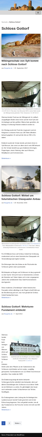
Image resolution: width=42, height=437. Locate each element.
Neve (3, 435)
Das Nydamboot (35, 243)
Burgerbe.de (8, 68)
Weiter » (17, 423)
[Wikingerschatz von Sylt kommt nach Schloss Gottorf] (21, 45)
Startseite (5, 22)
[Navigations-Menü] (38, 12)
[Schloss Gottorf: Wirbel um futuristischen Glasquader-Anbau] (21, 179)
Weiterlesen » (6, 158)
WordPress (20, 435)
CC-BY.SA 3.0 (24, 245)
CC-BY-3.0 (29, 360)
